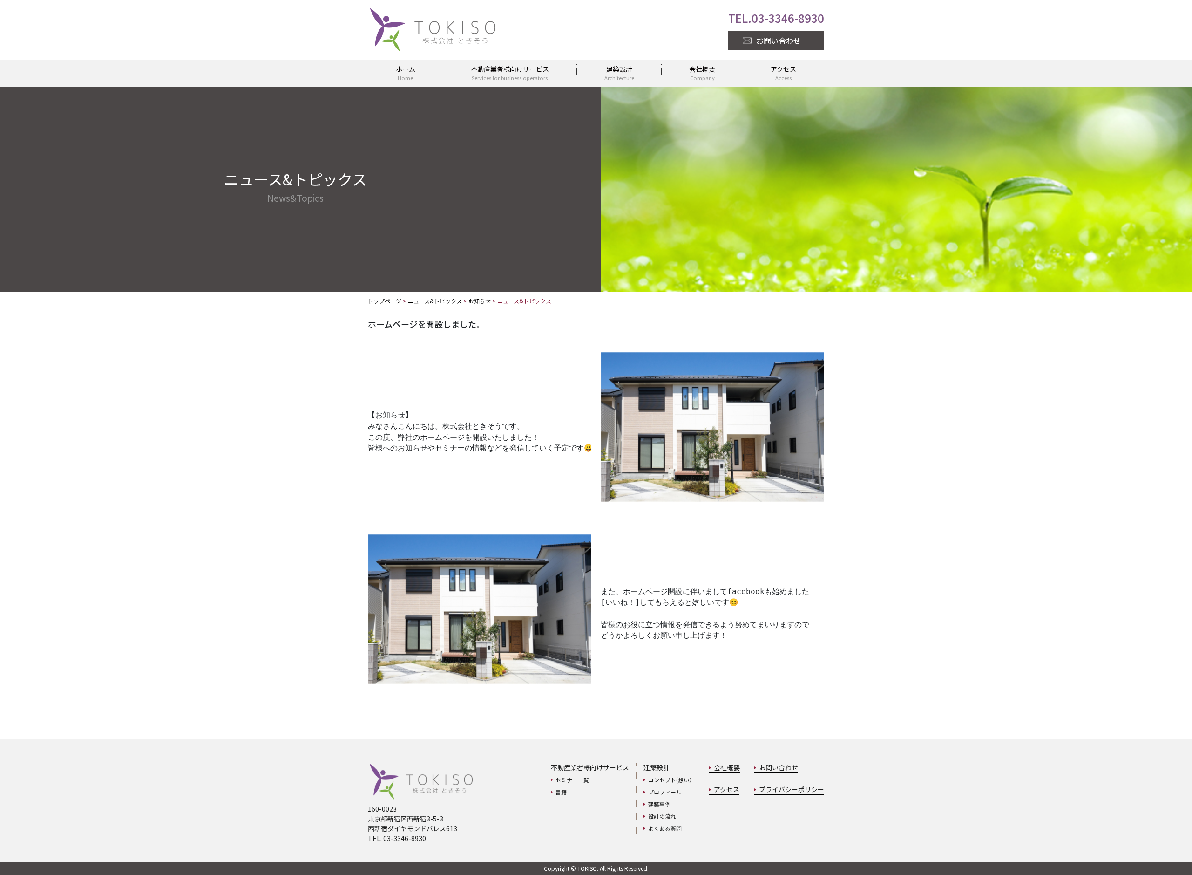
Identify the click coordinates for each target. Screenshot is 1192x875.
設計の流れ (662, 816)
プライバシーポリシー (791, 789)
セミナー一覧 (572, 780)
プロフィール (665, 792)
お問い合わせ (778, 767)
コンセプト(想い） (671, 780)
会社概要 (727, 767)
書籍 (561, 792)
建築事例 (659, 804)
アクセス (726, 789)
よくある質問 (665, 828)
